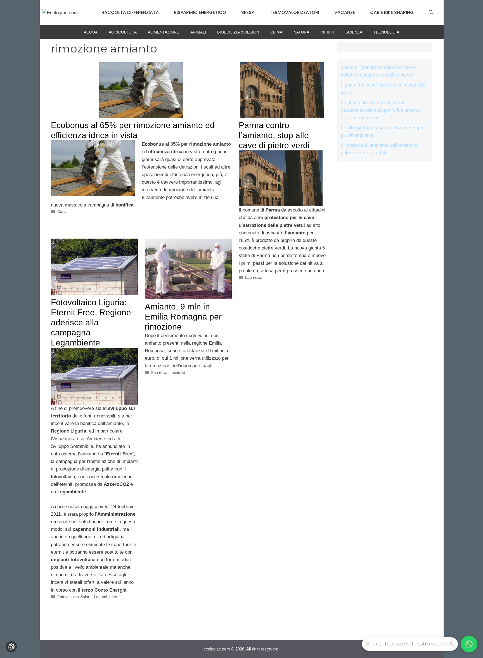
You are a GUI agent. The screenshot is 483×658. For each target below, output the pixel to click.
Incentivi (178, 372)
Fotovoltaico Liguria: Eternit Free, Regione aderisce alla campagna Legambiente (91, 322)
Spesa (248, 12)
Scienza (353, 32)
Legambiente (105, 596)
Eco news (253, 277)
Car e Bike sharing (392, 12)
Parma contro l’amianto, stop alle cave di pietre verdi (274, 135)
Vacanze (344, 12)
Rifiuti (327, 32)
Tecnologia (386, 32)
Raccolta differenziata (130, 12)
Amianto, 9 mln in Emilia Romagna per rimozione (183, 316)
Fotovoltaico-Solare (74, 596)
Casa (62, 211)
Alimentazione (163, 32)
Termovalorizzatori (294, 12)
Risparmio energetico (200, 12)
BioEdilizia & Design (238, 32)
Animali (198, 32)
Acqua (91, 32)
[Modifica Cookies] (11, 646)
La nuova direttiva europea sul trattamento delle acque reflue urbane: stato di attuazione (380, 110)
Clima (276, 32)
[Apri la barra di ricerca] (431, 13)
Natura (301, 32)
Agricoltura (123, 32)
